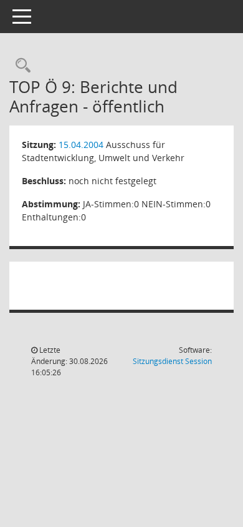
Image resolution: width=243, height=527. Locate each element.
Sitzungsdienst (172, 361)
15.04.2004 (81, 144)
